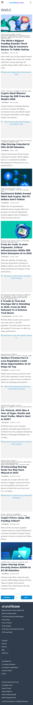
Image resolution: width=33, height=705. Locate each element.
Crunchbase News (6, 316)
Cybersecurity (5, 562)
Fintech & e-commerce (14, 91)
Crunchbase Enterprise (8, 664)
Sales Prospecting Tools (9, 697)
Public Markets (22, 297)
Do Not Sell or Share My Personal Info (13, 629)
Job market (7, 296)
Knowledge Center (7, 685)
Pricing (4, 674)
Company (4, 640)
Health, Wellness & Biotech (9, 36)
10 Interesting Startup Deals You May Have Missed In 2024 (14, 470)
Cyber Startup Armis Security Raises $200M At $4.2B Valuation (16, 567)
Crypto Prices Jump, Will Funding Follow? (15, 519)
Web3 (9, 38)
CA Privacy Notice (7, 632)
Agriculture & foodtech (9, 354)
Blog (3, 650)
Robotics (4, 37)
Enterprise (25, 241)
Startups (27, 37)
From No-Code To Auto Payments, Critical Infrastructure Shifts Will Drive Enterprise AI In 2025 (16, 249)
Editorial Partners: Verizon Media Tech (13, 610)
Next (26, 597)
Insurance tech (24, 36)
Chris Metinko (5, 53)
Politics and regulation (8, 297)
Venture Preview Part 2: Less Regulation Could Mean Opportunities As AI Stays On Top (15, 362)
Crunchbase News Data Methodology (12, 616)
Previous (7, 597)
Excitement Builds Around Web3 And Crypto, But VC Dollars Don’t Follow (16, 196)
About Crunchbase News (9, 613)
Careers (4, 643)
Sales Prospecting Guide (9, 694)
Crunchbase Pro (6, 661)
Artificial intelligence (8, 34)
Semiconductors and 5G (15, 37)
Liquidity (21, 296)
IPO (2, 296)
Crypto (18, 34)
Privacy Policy (6, 620)
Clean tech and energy (23, 462)
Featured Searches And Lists (10, 682)
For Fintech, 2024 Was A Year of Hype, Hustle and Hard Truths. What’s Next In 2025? (15, 415)
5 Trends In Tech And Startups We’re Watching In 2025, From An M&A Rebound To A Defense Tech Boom (15, 307)
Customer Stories (7, 670)
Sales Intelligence (7, 691)
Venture (3, 38)
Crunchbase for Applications (10, 667)
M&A (26, 296)
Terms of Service (7, 623)
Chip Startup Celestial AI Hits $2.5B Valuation (15, 145)
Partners (4, 647)
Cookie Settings (6, 626)
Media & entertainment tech (10, 464)
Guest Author (5, 256)
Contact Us (5, 653)
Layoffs (14, 296)
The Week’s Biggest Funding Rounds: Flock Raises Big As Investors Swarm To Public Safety (15, 45)
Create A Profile (6, 688)
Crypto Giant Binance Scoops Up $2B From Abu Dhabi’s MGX (15, 96)
